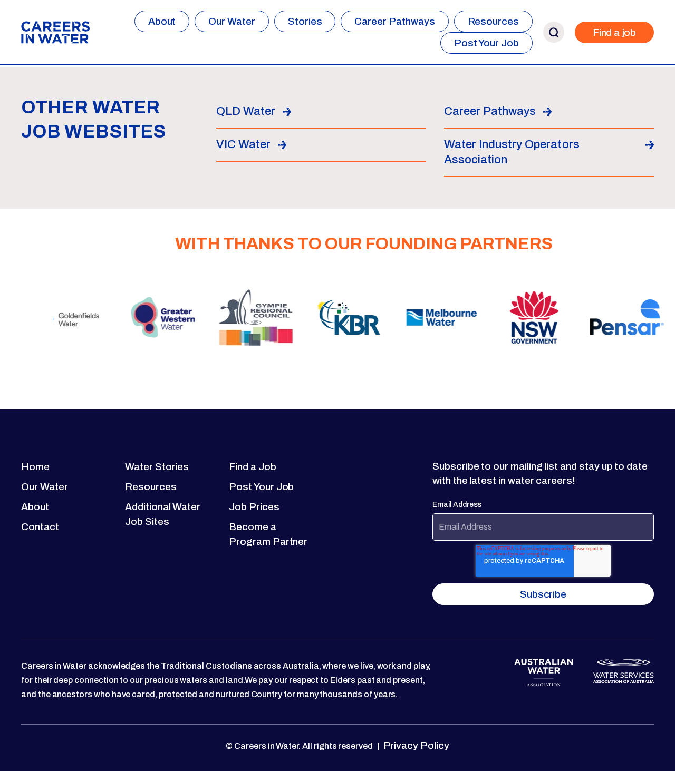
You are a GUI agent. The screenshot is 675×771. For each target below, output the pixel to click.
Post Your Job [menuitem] (486, 42)
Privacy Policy (415, 745)
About (35, 506)
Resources (150, 486)
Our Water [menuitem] (231, 21)
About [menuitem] (162, 21)
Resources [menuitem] (493, 21)
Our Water (44, 486)
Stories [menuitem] (305, 21)
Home (35, 466)
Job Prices (254, 506)
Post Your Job (261, 486)
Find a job (614, 32)
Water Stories (157, 466)
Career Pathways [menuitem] (394, 21)
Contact (40, 526)
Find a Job (252, 466)
